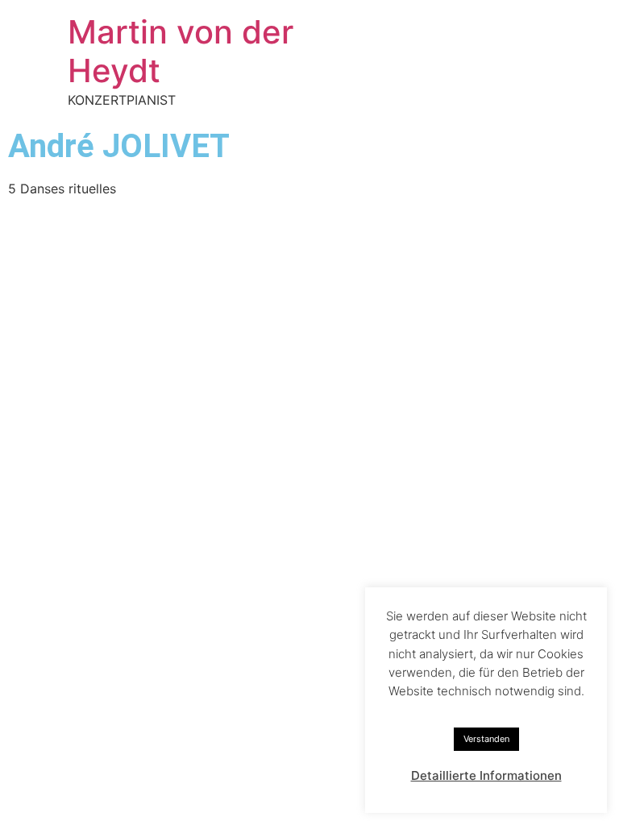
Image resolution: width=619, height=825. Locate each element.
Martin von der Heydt (180, 51)
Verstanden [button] (486, 738)
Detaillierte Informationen (486, 775)
